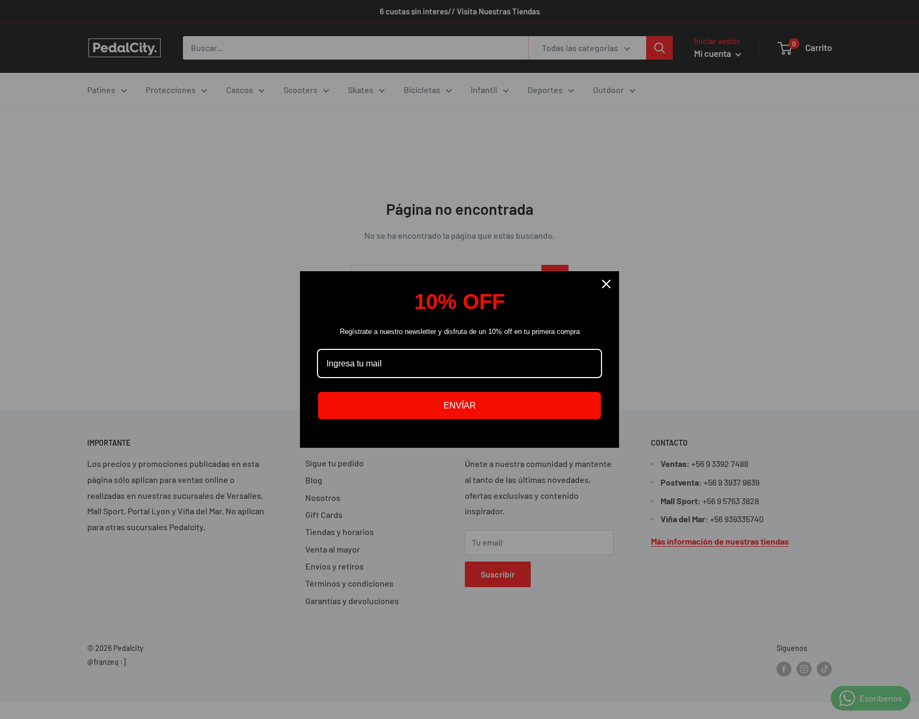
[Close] (606, 284)
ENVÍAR (460, 405)
